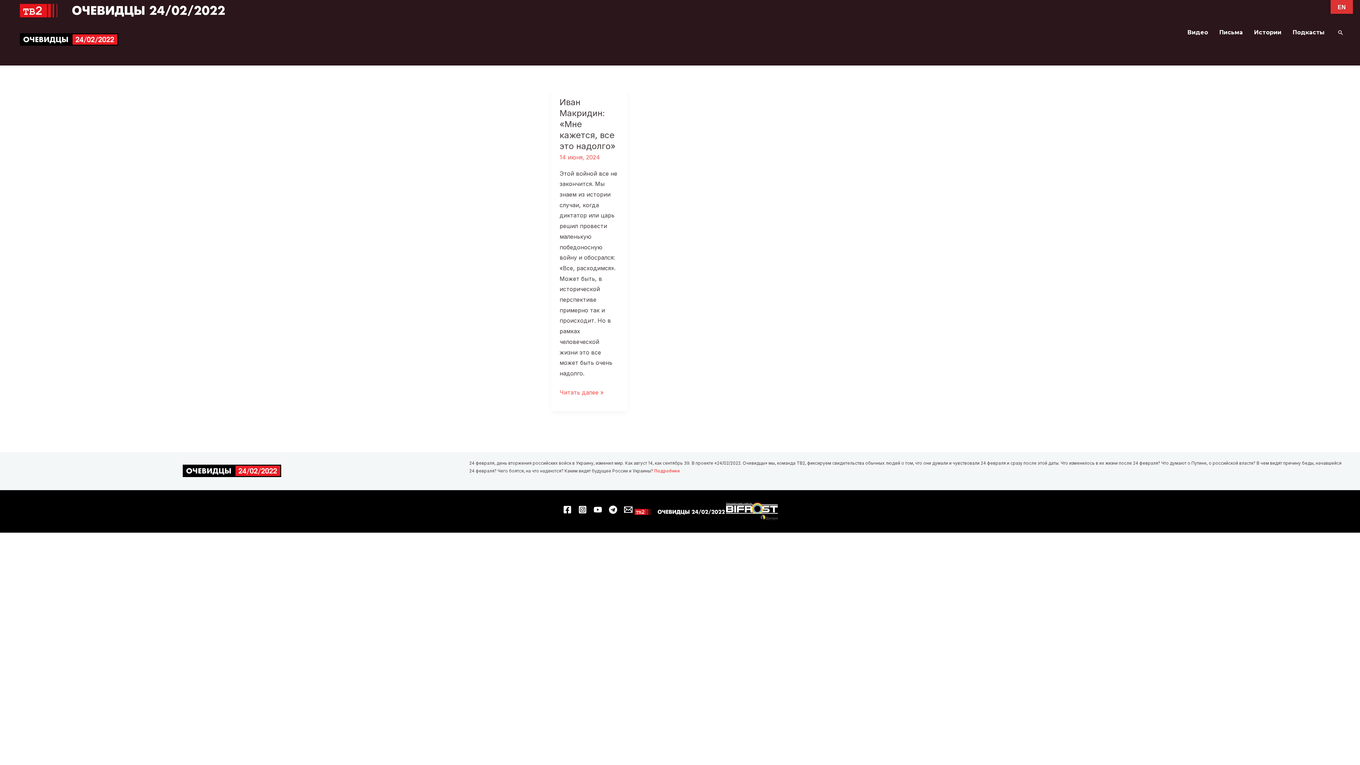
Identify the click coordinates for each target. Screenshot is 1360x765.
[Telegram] (613, 509)
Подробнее (667, 471)
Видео (1198, 32)
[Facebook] (567, 509)
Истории (1267, 32)
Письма (1231, 32)
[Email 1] (628, 509)
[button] (1340, 32)
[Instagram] (582, 509)
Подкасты (1309, 32)
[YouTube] (597, 509)
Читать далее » (582, 393)
